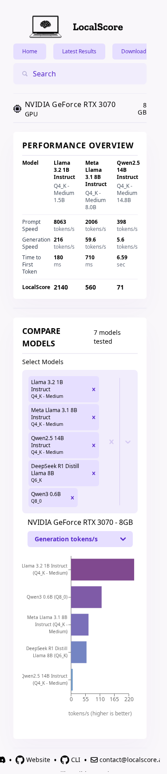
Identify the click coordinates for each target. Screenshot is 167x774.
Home (29, 51)
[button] (93, 389)
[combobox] (62, 73)
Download (133, 51)
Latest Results (79, 51)
